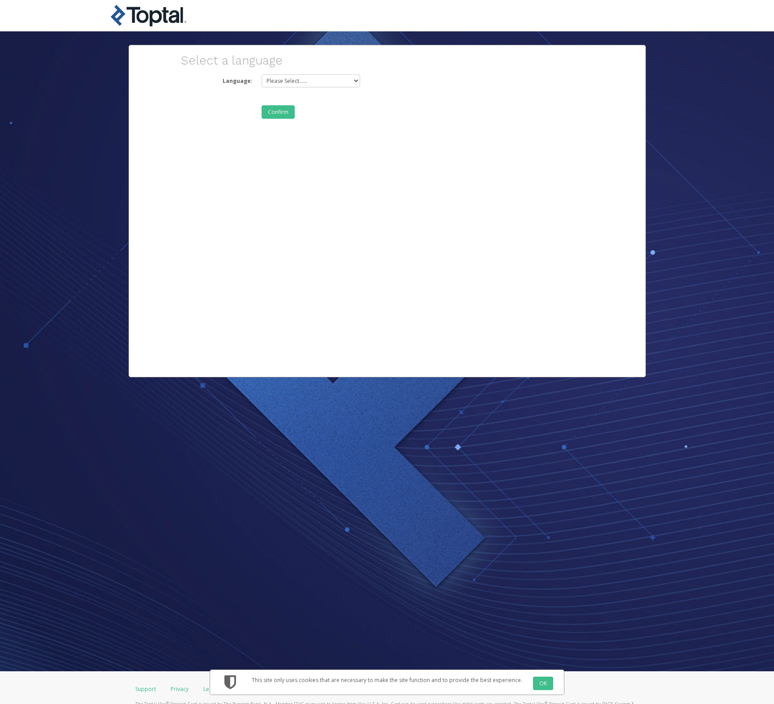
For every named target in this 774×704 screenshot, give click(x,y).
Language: (238, 81)
